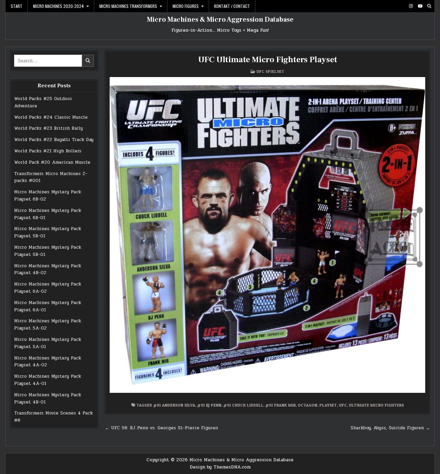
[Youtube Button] (420, 6)
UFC (343, 405)
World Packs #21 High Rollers (47, 151)
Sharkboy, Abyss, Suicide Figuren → (390, 427)
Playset (328, 405)
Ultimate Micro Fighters (376, 405)
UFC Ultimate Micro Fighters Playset (267, 59)
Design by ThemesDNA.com (220, 467)
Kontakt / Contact (232, 6)
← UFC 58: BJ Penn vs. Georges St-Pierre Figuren (161, 427)
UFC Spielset (270, 71)
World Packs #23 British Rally (48, 128)
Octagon (307, 405)
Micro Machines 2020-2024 (58, 6)
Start (16, 6)
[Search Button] (429, 6)
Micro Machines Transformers (128, 6)
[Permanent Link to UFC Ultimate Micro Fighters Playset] (267, 235)
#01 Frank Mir (280, 405)
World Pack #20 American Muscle (52, 162)
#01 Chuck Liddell (243, 405)
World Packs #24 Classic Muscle (51, 117)
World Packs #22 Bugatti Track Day (54, 139)
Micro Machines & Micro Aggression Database (220, 19)
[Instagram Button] (411, 6)
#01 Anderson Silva (174, 405)
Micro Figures (186, 6)
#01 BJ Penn (209, 405)
